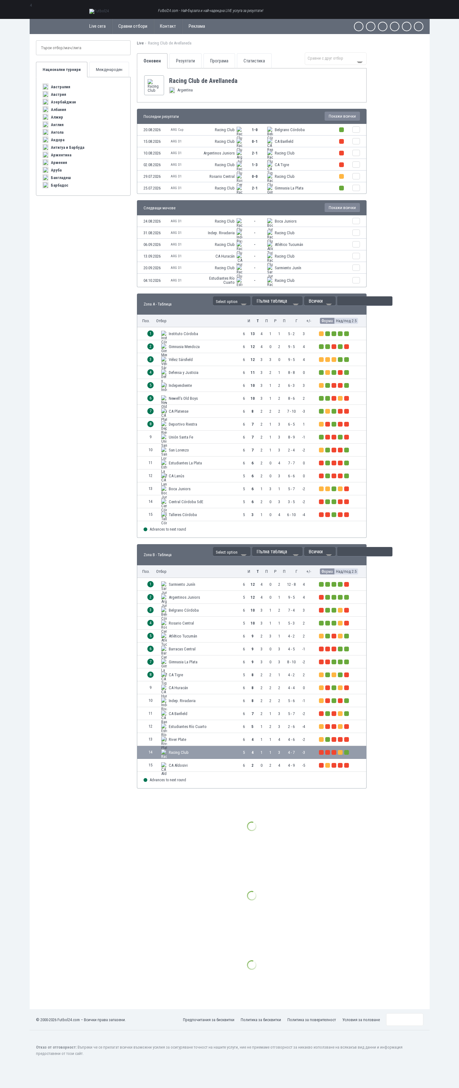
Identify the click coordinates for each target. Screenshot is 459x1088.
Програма (219, 60)
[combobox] (336, 58)
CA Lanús (176, 476)
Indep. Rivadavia (221, 232)
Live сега (97, 26)
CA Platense (178, 411)
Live (140, 43)
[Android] (406, 26)
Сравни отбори (132, 26)
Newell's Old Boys (183, 398)
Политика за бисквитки (261, 1020)
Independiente (180, 385)
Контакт (168, 26)
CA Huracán (225, 256)
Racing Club (225, 129)
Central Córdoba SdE (186, 501)
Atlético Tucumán (289, 244)
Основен (152, 60)
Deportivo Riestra (183, 424)
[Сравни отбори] (356, 129)
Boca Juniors (286, 221)
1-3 (255, 164)
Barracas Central (182, 649)
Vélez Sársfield (181, 359)
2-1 (255, 153)
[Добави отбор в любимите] (242, 80)
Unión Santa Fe (181, 437)
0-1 (255, 141)
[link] (251, 130)
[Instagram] (382, 26)
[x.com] (370, 26)
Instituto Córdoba (183, 333)
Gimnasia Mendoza (184, 346)
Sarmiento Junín (288, 267)
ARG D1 (176, 141)
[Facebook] (358, 26)
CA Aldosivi (178, 765)
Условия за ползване (361, 1020)
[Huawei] (418, 26)
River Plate (177, 739)
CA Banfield (284, 141)
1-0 (255, 129)
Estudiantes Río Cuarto (222, 280)
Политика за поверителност (311, 1020)
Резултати (185, 60)
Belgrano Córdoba (290, 129)
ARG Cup (177, 130)
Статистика (254, 60)
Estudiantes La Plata (185, 463)
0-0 (255, 176)
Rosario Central (222, 176)
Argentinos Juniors (219, 153)
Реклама (197, 26)
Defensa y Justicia (183, 372)
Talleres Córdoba (183, 514)
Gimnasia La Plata (289, 188)
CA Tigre (282, 164)
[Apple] (394, 26)
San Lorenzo (179, 450)
